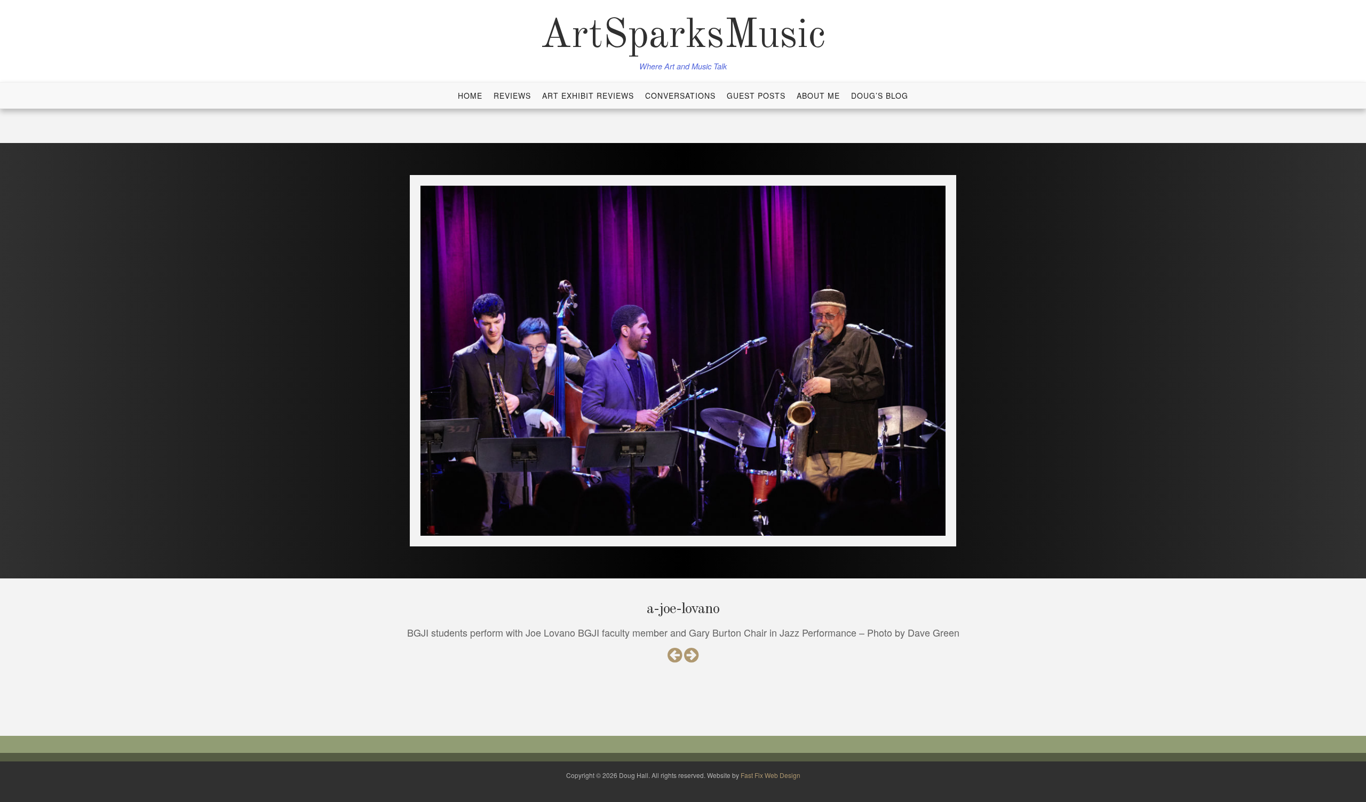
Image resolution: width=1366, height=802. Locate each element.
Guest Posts (756, 95)
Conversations (680, 95)
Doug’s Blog (879, 95)
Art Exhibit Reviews (588, 95)
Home (470, 95)
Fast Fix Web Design (770, 775)
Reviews (512, 95)
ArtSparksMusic (683, 36)
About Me (818, 95)
